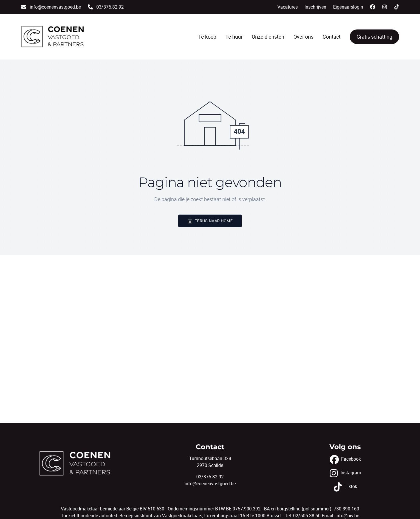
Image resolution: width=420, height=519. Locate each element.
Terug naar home (214, 220)
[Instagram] (384, 6)
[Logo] (52, 36)
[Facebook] (372, 6)
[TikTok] (396, 6)
